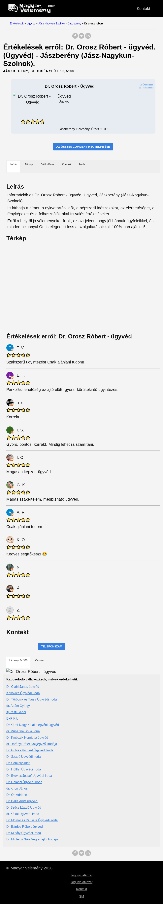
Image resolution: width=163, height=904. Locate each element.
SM (81, 896)
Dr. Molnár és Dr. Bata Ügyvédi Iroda (32, 820)
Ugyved (31, 23)
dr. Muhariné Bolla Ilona (23, 731)
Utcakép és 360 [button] (18, 660)
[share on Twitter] (81, 38)
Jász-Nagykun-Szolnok (51, 23)
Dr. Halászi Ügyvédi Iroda (24, 782)
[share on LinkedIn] (88, 38)
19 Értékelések (146, 85)
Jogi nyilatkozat (81, 875)
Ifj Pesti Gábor (16, 712)
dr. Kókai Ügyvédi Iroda (22, 814)
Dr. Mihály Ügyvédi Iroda (23, 833)
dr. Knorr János (17, 788)
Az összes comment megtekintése (83, 146)
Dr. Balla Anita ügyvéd (22, 801)
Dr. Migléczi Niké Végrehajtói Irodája (32, 839)
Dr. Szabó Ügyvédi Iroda (23, 756)
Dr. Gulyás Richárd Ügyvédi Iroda (29, 750)
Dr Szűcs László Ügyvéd (23, 807)
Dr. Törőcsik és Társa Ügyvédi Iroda (31, 699)
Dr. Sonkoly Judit (18, 763)
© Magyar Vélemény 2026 (29, 868)
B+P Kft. (12, 718)
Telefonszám (51, 646)
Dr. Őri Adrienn (16, 794)
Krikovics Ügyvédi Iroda (23, 693)
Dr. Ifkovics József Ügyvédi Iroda (29, 775)
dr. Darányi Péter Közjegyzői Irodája (31, 744)
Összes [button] (39, 660)
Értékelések (17, 23)
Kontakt (143, 8)
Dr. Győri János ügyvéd (22, 686)
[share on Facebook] (75, 38)
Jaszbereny (74, 23)
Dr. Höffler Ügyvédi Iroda (23, 769)
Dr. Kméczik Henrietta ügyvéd (27, 737)
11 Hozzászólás (146, 88)
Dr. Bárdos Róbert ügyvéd (24, 826)
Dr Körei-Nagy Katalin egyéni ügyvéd (32, 725)
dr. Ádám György (18, 705)
